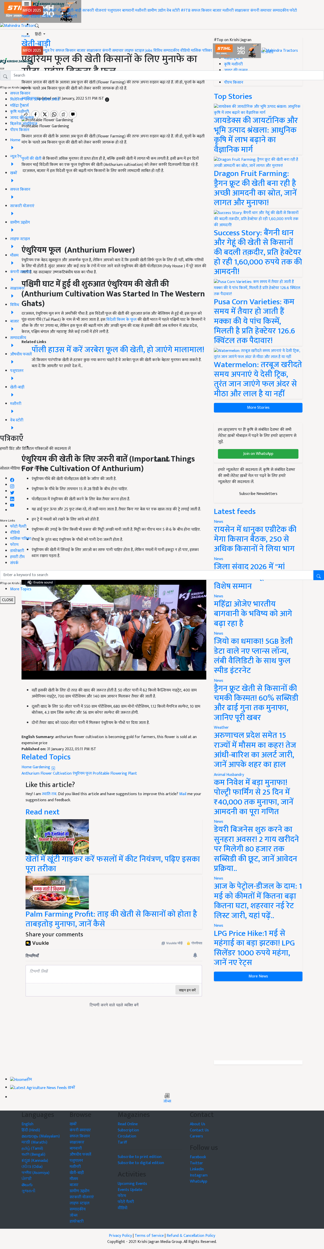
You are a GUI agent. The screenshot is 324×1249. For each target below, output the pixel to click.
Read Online (128, 1124)
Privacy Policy (120, 1235)
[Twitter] (12, 491)
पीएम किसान (19, 130)
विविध (157, 50)
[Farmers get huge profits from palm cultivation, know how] (57, 892)
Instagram (199, 1175)
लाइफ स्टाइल (134, 50)
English (27, 1124)
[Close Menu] (2, 68)
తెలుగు (27, 1185)
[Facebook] (12, 478)
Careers (196, 1136)
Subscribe (162, 460)
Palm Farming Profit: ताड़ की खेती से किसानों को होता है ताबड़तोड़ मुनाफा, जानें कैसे (111, 919)
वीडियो (35, 16)
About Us (197, 1124)
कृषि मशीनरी (19, 111)
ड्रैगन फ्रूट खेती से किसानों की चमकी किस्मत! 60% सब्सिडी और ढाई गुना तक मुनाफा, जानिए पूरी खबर (256, 703)
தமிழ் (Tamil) (32, 1148)
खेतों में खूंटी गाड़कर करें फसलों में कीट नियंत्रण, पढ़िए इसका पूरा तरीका (113, 864)
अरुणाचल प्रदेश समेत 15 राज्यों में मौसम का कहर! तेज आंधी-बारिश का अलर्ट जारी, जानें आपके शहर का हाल (255, 750)
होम (45, 10)
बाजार (217, 10)
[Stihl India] (237, 50)
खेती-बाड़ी (74, 10)
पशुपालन (114, 10)
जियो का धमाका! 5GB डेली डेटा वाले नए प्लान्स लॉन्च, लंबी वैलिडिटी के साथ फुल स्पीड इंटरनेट (253, 656)
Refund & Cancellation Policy (191, 1235)
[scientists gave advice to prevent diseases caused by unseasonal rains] (57, 836)
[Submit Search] (318, 575)
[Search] (37, 25)
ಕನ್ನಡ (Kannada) (35, 1160)
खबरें (73, 1124)
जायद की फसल (22, 117)
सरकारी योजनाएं (95, 10)
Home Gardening (36, 767)
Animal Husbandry (229, 774)
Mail (182, 794)
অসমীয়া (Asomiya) (35, 1172)
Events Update (130, 1189)
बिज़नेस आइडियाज (23, 123)
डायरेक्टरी (70, 16)
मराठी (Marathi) (34, 1142)
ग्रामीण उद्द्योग (79, 1191)
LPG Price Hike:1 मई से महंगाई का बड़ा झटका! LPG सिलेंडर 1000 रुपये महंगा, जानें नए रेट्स (254, 948)
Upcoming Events (132, 1183)
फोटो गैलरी (18, 526)
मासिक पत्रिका (52, 16)
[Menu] (27, 4)
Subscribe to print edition (139, 1156)
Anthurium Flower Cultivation (47, 773)
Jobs (148, 50)
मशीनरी (141, 10)
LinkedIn (197, 1169)
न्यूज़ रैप (48, 50)
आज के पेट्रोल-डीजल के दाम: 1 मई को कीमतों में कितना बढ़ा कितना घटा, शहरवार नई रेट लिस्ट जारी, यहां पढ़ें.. (258, 901)
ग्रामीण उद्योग (156, 10)
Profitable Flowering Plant (115, 773)
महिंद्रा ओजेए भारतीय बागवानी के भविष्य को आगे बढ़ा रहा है (253, 613)
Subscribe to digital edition (141, 1162)
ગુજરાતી (28, 1191)
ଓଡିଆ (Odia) (32, 1166)
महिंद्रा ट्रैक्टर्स (19, 105)
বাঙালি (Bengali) (33, 1154)
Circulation (127, 1136)
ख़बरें (53, 10)
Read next (42, 812)
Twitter (196, 1163)
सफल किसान (201, 10)
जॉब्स (167, 1101)
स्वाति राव (49, 794)
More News (258, 976)
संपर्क (14, 563)
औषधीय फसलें (80, 1154)
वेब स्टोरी (173, 10)
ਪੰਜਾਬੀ (27, 1178)
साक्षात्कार (242, 10)
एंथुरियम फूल (82, 773)
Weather (221, 727)
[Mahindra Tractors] (280, 50)
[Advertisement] (258, 1020)
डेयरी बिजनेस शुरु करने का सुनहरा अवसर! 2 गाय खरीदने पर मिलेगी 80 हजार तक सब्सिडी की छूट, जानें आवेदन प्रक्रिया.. (256, 849)
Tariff (122, 1142)
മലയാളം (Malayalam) (41, 1136)
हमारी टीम (17, 557)
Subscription (128, 1130)
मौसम (62, 10)
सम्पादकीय (281, 10)
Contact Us (199, 1130)
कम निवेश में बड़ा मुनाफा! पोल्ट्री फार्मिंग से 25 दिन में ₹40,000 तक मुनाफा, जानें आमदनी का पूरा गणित (253, 797)
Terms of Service (149, 1235)
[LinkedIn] (12, 497)
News (218, 633)
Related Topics (46, 757)
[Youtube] (12, 504)
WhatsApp (198, 1181)
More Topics (20, 589)
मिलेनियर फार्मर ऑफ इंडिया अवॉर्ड (34, 99)
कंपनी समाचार (261, 10)
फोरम (14, 544)
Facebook (198, 1157)
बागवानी (128, 10)
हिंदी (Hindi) (31, 1130)
